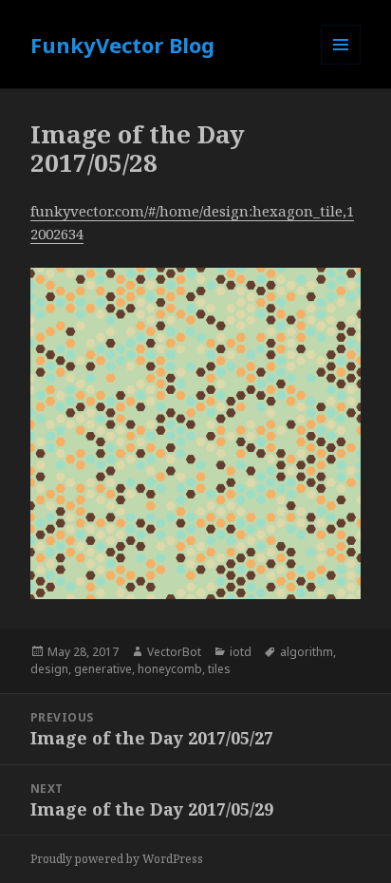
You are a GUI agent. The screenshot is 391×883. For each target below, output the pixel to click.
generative (103, 669)
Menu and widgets (341, 64)
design (49, 669)
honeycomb (170, 669)
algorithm (306, 652)
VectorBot (174, 652)
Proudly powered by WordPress (116, 859)
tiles (219, 669)
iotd (240, 652)
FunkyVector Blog (122, 44)
